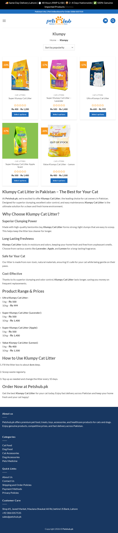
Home (53, 40)
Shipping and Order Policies (16, 484)
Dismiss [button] (69, 6)
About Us (7, 477)
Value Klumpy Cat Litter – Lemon (59, 164)
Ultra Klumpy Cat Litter (98, 98)
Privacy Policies (10, 492)
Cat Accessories (10, 453)
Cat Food (7, 445)
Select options (20, 114)
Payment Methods (12, 488)
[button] (4, 20)
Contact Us (8, 480)
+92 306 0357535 (11, 512)
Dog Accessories (11, 457)
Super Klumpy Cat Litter (20, 98)
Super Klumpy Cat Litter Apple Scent (20, 165)
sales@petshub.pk (11, 516)
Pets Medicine (9, 460)
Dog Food (7, 449)
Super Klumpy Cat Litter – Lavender (59, 99)
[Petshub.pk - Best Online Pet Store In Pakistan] (59, 21)
